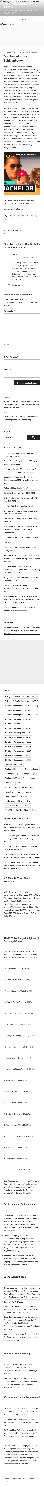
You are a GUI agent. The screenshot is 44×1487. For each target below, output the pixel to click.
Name (7, 344)
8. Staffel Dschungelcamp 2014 (17, 710)
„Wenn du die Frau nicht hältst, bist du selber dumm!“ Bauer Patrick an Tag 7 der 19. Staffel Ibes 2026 (22, 558)
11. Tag (17, 723)
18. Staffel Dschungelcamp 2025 (18, 755)
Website (7, 369)
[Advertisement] (22, 662)
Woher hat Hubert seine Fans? (16, 488)
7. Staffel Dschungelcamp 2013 (17, 705)
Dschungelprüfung (12, 778)
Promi (19, 791)
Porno (25, 234)
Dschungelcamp (31, 769)
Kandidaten (9, 791)
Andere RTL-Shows (14, 230)
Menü (23, 19)
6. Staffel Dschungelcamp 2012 (25, 701)
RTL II (27, 805)
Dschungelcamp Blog (18, 5)
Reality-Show (10, 796)
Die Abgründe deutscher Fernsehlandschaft (21, 537)
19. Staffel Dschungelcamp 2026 (18, 760)
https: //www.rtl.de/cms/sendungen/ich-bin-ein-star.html (20, 904)
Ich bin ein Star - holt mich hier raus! (19, 787)
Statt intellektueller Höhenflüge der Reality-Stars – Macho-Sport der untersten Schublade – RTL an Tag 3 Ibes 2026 (22, 599)
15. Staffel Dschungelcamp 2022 (18, 741)
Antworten (16, 285)
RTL (29, 234)
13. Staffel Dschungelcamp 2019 (18, 732)
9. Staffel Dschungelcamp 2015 (17, 714)
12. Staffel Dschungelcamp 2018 (18, 728)
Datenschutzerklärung (12, 1478)
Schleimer (35, 234)
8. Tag (35, 710)
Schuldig (7, 542)
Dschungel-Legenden (13, 769)
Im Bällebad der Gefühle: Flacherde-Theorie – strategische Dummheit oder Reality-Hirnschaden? (22, 529)
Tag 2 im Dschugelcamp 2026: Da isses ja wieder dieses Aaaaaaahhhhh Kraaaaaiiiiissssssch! (20, 610)
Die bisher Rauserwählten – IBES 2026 (19, 493)
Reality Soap (10, 801)
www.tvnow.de (34, 910)
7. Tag (35, 705)
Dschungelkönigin (28, 773)
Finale (19, 782)
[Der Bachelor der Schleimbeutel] (22, 35)
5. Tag (7, 701)
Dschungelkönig (11, 773)
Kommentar (9, 311)
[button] (5, 215)
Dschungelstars (29, 778)
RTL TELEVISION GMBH (28, 895)
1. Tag (7, 696)
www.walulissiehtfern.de (13, 209)
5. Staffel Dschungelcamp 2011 (25, 696)
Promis (28, 791)
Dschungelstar (32, 53)
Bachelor (10, 234)
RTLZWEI (9, 810)
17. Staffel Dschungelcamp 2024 (18, 751)
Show (26, 810)
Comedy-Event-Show (13, 764)
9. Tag (35, 714)
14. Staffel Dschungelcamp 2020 (18, 737)
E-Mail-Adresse (11, 357)
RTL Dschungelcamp (13, 805)
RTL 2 (27, 801)
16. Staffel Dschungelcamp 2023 (18, 746)
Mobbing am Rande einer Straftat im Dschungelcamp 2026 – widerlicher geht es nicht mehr (21, 480)
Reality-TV (23, 796)
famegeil (18, 234)
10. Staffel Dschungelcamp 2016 (18, 719)
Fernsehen (9, 782)
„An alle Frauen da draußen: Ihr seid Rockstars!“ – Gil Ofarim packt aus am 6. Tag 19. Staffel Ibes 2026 (22, 569)
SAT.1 (18, 810)
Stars (34, 810)
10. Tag (8, 723)
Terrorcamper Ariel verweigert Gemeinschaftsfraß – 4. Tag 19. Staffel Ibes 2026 (21, 588)
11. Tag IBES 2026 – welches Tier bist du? (20, 506)
